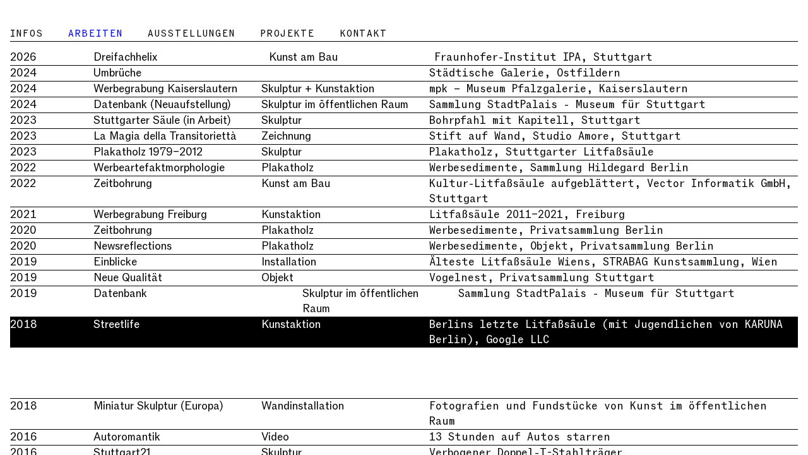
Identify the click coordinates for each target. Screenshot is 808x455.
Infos (26, 33)
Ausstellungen (191, 33)
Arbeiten (95, 33)
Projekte (288, 33)
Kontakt (364, 33)
